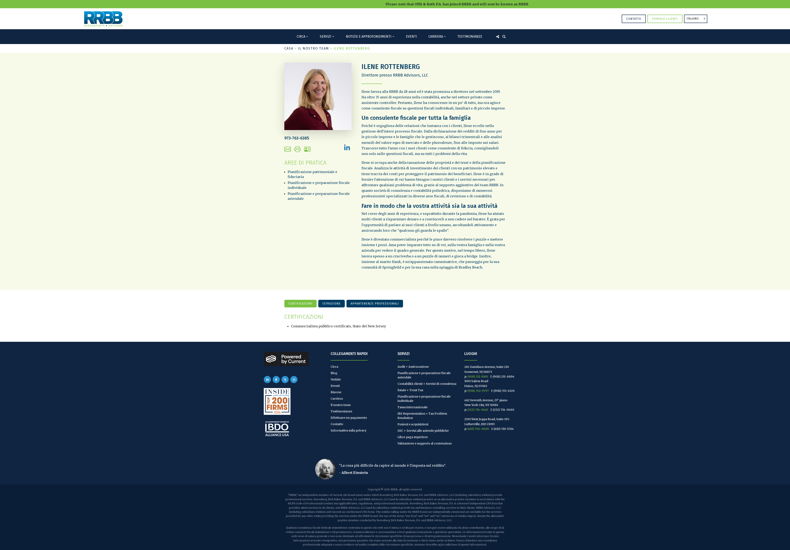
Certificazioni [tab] (300, 303)
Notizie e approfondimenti (368, 36)
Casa (288, 48)
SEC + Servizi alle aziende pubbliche (423, 431)
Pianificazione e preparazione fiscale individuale (424, 399)
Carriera (435, 36)
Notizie (336, 379)
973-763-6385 (296, 138)
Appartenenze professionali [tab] (375, 303)
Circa (301, 36)
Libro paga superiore (412, 437)
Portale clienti (665, 19)
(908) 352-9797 (478, 391)
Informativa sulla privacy (348, 430)
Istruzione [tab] (331, 303)
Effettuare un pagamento (349, 418)
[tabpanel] (395, 321)
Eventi (411, 36)
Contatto (633, 19)
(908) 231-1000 (477, 376)
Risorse (336, 392)
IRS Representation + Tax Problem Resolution (422, 416)
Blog (334, 373)
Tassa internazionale (412, 407)
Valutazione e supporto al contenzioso (424, 443)
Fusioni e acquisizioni (412, 424)
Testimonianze (469, 36)
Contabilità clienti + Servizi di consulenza (426, 384)
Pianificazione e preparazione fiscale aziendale (424, 375)
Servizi (325, 36)
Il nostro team (313, 48)
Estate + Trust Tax (410, 390)
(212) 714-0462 (477, 410)
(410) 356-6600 (478, 429)
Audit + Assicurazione (413, 367)
